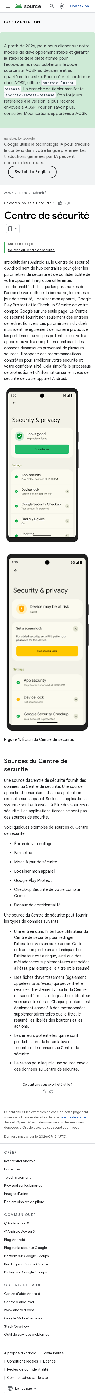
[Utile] (60, 203)
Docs (23, 193)
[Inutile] (67, 203)
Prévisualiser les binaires (23, 1185)
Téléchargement (17, 1177)
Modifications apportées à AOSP (55, 113)
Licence (49, 1361)
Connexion (79, 6)
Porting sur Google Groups (25, 1272)
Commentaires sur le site (27, 1378)
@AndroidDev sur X (19, 1231)
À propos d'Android (20, 1353)
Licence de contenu (74, 1117)
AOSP (8, 193)
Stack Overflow (16, 1326)
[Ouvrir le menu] (8, 6)
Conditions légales (22, 1361)
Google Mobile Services (23, 1318)
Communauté (53, 1353)
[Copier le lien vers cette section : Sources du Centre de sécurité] (33, 770)
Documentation (22, 22)
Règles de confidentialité (27, 1369)
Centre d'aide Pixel (19, 1301)
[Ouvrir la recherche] (52, 6)
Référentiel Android (20, 1161)
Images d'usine (16, 1193)
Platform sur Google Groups (26, 1256)
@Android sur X (16, 1223)
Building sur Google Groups (26, 1264)
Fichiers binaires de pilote (24, 1201)
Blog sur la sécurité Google (25, 1247)
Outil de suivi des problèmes (26, 1334)
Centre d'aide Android (22, 1293)
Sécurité (39, 193)
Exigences (12, 1169)
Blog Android (14, 1239)
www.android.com (19, 1310)
